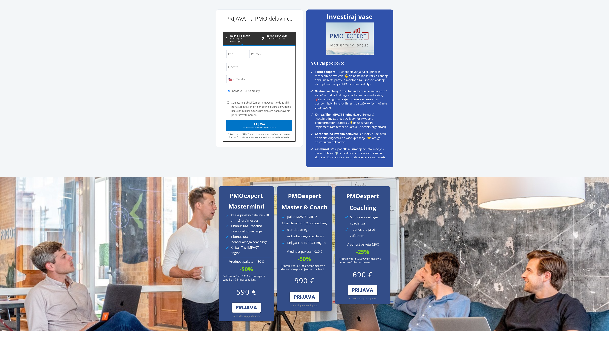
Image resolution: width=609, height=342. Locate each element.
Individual (237, 91)
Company (254, 91)
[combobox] (230, 79)
